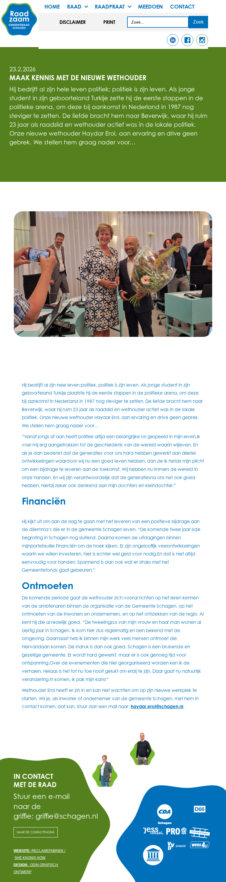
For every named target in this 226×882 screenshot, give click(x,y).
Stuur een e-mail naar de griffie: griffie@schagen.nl (48, 806)
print (109, 22)
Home (52, 6)
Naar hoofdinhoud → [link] (26, 9)
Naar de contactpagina (35, 832)
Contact (182, 6)
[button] (81, 6)
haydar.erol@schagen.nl (157, 706)
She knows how (29, 858)
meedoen (150, 6)
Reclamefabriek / (39, 851)
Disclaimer (72, 22)
